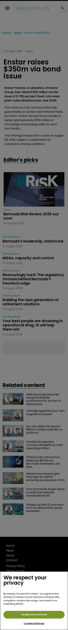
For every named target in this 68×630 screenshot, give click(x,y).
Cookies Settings (34, 623)
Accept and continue (34, 614)
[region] (34, 600)
